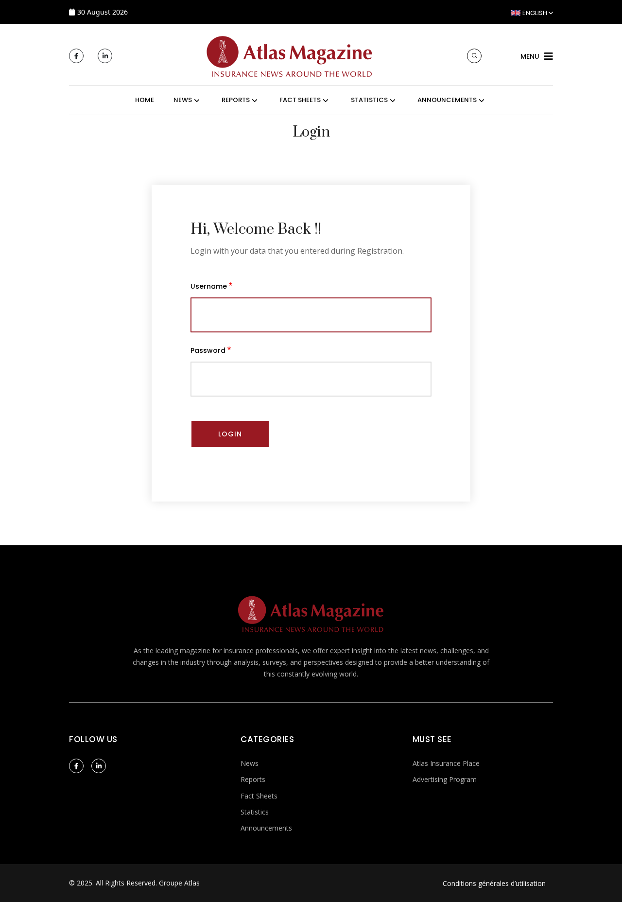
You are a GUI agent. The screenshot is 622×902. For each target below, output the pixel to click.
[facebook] (76, 56)
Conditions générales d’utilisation (494, 883)
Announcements (266, 828)
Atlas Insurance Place (446, 763)
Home (144, 99)
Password (207, 350)
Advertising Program (445, 779)
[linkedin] (105, 56)
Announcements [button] (447, 99)
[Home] (290, 55)
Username (208, 286)
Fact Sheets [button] (300, 99)
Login (230, 434)
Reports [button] (236, 99)
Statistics (255, 811)
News (250, 763)
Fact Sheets (259, 795)
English (535, 12)
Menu (529, 56)
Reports (253, 779)
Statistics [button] (369, 99)
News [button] (182, 99)
